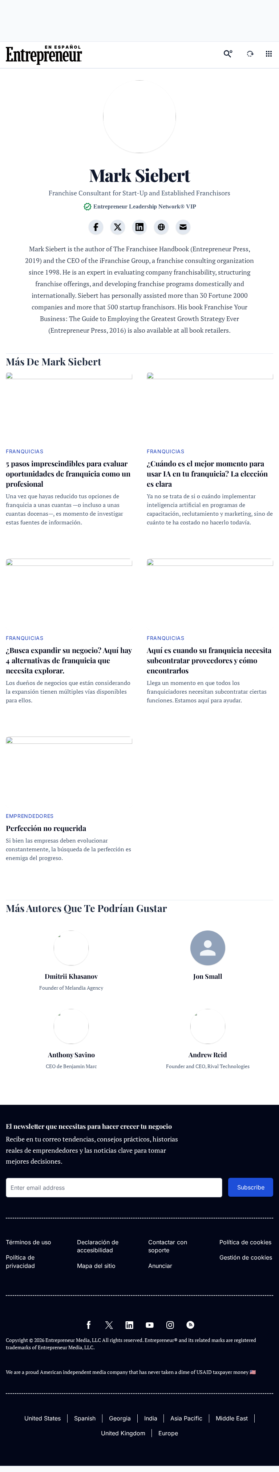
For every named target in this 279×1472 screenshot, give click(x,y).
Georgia (120, 1418)
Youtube (150, 1325)
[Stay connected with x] (117, 227)
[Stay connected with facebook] (96, 227)
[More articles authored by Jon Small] (207, 947)
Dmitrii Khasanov (71, 976)
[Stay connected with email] (183, 227)
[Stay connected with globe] (161, 227)
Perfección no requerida (46, 828)
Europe (168, 1433)
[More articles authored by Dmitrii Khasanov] (71, 962)
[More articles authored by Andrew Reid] (207, 1041)
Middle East (232, 1418)
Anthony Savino (71, 1054)
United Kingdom (123, 1433)
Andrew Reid (208, 1054)
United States (42, 1418)
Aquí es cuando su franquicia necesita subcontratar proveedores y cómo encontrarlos (209, 660)
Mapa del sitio (96, 1265)
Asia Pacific (186, 1418)
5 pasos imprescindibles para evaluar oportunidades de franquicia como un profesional (68, 473)
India (150, 1418)
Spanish (85, 1418)
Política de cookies (245, 1242)
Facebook (89, 1325)
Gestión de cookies (245, 1257)
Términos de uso (28, 1242)
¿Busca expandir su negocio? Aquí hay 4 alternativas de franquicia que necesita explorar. (69, 660)
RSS (190, 1325)
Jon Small (207, 976)
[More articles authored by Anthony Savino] (71, 1041)
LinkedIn (129, 1325)
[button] (268, 54)
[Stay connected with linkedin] (139, 227)
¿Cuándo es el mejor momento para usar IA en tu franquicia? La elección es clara (207, 473)
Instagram (170, 1325)
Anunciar (160, 1265)
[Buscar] (228, 54)
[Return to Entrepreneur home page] (44, 55)
